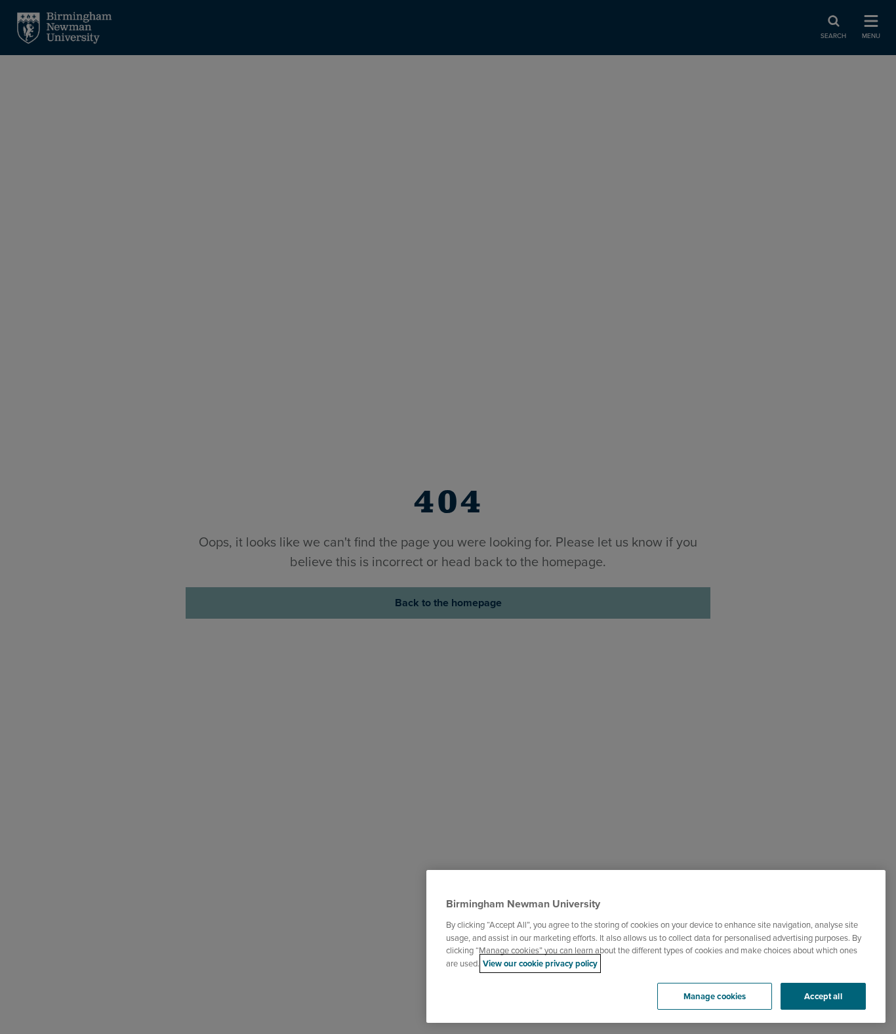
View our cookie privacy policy (540, 963)
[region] (656, 947)
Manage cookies (714, 996)
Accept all (823, 996)
